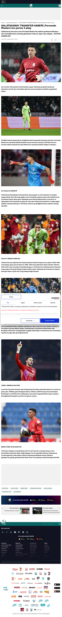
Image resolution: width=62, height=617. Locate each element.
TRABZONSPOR (19, 548)
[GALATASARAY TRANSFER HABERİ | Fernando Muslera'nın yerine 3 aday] (31, 62)
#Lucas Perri (14, 488)
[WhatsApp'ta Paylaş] (55, 39)
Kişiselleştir (29, 320)
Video (45, 543)
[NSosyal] (23, 532)
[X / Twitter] (6, 532)
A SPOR (46, 557)
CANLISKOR (2, 1)
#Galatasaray (48, 488)
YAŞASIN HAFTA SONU (35, 556)
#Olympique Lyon (6, 491)
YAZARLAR (3, 552)
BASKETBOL (19, 552)
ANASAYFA (3, 543)
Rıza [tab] (8, 302)
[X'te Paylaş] (51, 39)
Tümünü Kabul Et (49, 320)
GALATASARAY (19, 545)
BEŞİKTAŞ (18, 543)
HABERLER (4, 548)
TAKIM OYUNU (33, 552)
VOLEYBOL (46, 550)
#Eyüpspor (5, 488)
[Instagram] (10, 532)
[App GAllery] (50, 500)
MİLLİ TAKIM (46, 548)
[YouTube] (14, 532)
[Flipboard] (19, 532)
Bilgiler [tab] (23, 302)
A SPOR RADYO (4, 547)
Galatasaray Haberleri (11, 22)
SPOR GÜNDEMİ (33, 547)
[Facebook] (2, 532)
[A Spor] (30, 5)
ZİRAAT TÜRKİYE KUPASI (22, 554)
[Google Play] (42, 500)
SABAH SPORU (33, 545)
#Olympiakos (17, 491)
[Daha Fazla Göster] (59, 39)
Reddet (11, 296)
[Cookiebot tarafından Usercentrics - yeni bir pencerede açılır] (52, 298)
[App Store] (33, 500)
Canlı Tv (46, 556)
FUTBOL (18, 550)
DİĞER (45, 552)
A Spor (3, 22)
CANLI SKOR (4, 550)
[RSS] (27, 532)
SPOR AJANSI (33, 548)
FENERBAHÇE (19, 547)
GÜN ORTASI (32, 550)
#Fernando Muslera (35, 488)
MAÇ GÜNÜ (32, 557)
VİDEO (2, 556)
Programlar (33, 543)
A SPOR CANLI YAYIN (6, 545)
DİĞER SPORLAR (20, 556)
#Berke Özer (23, 488)
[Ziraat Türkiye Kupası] (60, 6)
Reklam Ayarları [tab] (38, 302)
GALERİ (3, 554)
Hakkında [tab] (52, 302)
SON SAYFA (32, 554)
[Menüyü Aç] (2, 5)
